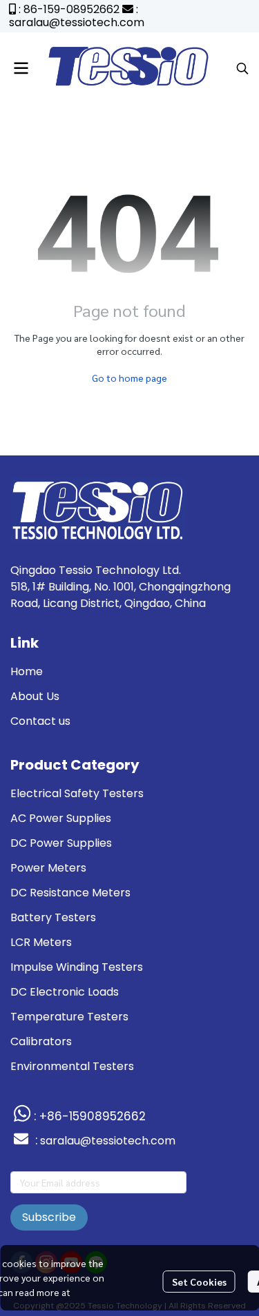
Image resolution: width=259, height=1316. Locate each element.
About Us (34, 696)
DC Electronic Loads (64, 992)
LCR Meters (41, 942)
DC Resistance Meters (70, 893)
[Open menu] (21, 68)
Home (26, 671)
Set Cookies (199, 1281)
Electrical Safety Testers (77, 793)
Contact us (40, 721)
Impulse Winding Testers (76, 967)
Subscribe (49, 1217)
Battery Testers (53, 917)
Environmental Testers (72, 1066)
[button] (242, 68)
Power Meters (48, 868)
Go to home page (129, 377)
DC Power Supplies (61, 843)
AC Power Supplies (60, 818)
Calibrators (41, 1041)
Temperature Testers (69, 1017)
